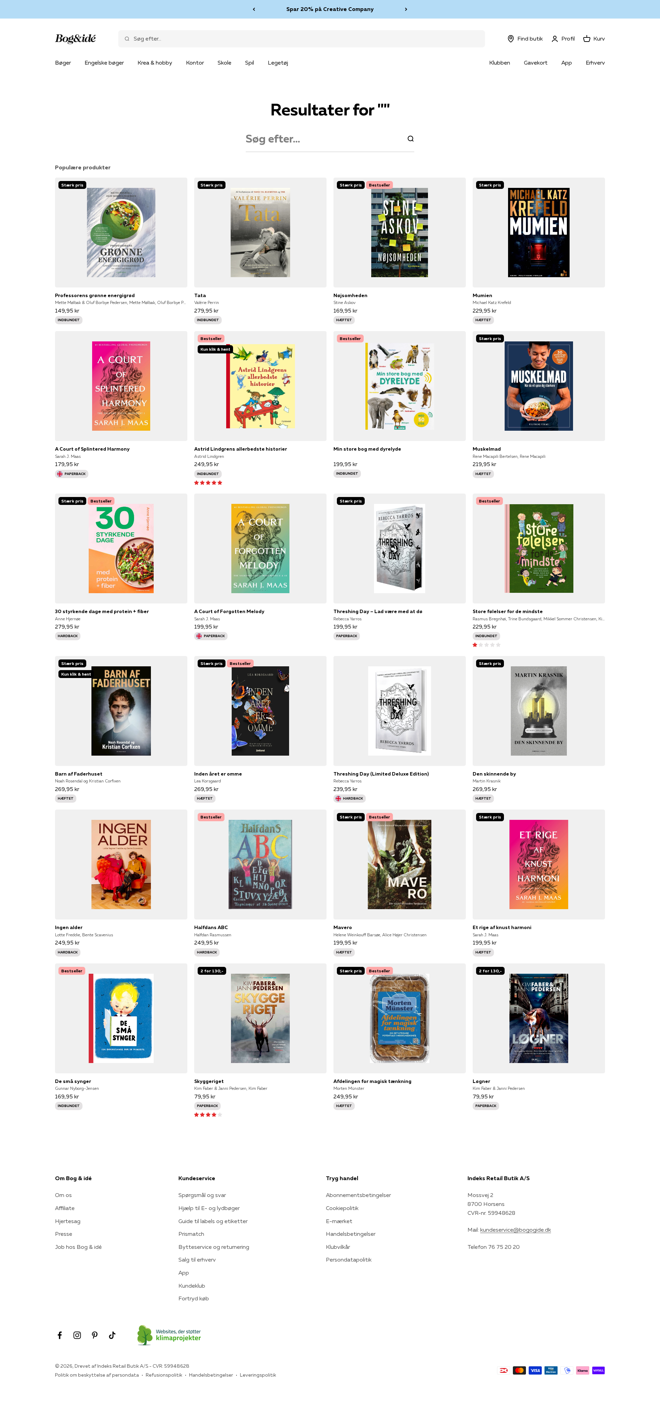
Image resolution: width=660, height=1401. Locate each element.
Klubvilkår (338, 1246)
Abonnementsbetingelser (358, 1194)
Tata (200, 295)
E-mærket (339, 1221)
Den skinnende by (494, 774)
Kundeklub (191, 1285)
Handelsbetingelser (350, 1233)
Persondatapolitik (349, 1259)
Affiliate (65, 1208)
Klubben (499, 62)
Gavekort (536, 62)
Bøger (63, 62)
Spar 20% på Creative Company (330, 8)
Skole (224, 62)
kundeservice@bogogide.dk (515, 1229)
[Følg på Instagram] (77, 1335)
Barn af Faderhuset (78, 774)
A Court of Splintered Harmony (92, 449)
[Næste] (406, 9)
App (566, 62)
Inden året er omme (218, 774)
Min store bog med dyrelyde (367, 449)
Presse (63, 1233)
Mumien (482, 295)
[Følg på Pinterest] (94, 1335)
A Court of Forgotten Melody (229, 611)
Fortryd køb (193, 1298)
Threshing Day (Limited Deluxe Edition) (381, 774)
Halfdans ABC (211, 927)
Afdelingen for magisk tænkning (372, 1081)
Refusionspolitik (164, 1375)
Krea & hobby (155, 62)
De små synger (73, 1081)
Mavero (342, 927)
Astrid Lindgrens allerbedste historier (240, 449)
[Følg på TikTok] (112, 1335)
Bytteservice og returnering (213, 1246)
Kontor (195, 62)
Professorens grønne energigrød (95, 295)
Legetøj (278, 62)
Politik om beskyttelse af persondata (97, 1375)
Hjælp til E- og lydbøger (209, 1208)
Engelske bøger (104, 62)
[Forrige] (254, 9)
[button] (208, 482)
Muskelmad (487, 449)
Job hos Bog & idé (78, 1246)
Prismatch (191, 1233)
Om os (63, 1194)
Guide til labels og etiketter (213, 1221)
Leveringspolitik (258, 1375)
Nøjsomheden (350, 295)
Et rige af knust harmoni (502, 927)
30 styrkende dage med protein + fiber (102, 611)
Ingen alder (68, 927)
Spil (249, 62)
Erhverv (595, 62)
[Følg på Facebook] (59, 1335)
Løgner (481, 1081)
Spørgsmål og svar (202, 1194)
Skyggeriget (209, 1081)
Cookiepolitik (342, 1208)
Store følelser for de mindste (508, 611)
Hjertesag (67, 1221)
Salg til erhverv (197, 1259)
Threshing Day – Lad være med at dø (377, 611)
